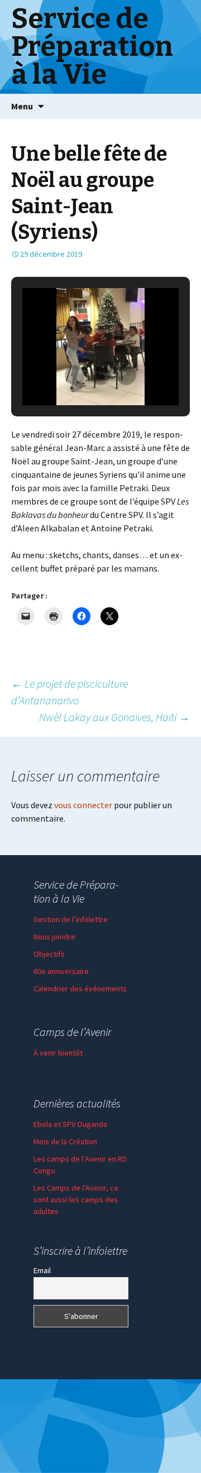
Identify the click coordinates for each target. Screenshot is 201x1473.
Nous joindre (54, 937)
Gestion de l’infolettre (71, 919)
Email (42, 1270)
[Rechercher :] (180, 106)
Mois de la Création (65, 1141)
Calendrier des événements (80, 988)
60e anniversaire (61, 971)
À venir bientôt (58, 1053)
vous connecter (83, 804)
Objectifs (49, 954)
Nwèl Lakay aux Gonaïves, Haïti (114, 717)
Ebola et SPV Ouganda (70, 1124)
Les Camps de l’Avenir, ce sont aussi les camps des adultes (76, 1199)
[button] (75, 375)
